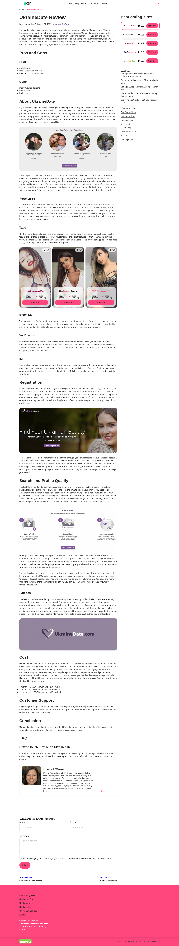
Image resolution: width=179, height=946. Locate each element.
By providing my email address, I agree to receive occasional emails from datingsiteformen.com (67, 858)
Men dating (126, 127)
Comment (24, 835)
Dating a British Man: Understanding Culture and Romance (137, 75)
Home (21, 10)
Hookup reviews (128, 116)
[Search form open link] (158, 3)
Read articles (107, 791)
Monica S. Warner (63, 24)
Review (93, 4)
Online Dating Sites (76, 4)
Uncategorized (127, 139)
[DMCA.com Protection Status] (25, 941)
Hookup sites (127, 120)
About (104, 4)
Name (22, 822)
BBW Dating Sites (128, 108)
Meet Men (125, 123)
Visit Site (35, 302)
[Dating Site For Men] (42, 3)
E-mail (73, 822)
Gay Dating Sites (128, 112)
